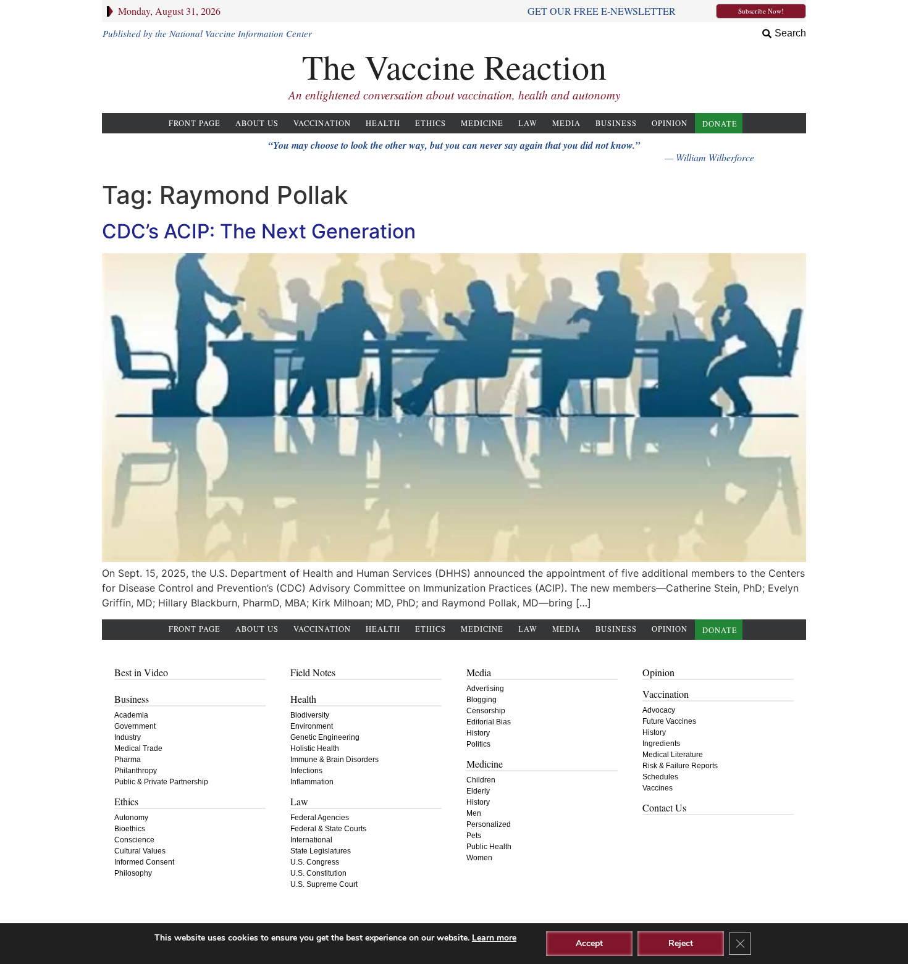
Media (566, 123)
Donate (720, 124)
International (311, 840)
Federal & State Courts (328, 828)
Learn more (494, 938)
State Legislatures (320, 851)
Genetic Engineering (324, 737)
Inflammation (312, 781)
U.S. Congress (314, 862)
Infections (306, 770)
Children (480, 780)
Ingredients (661, 743)
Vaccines (657, 788)
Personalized (488, 824)
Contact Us (664, 807)
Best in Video (141, 672)
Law (527, 123)
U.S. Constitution (318, 873)
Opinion (669, 123)
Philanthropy (135, 770)
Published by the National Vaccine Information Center (207, 33)
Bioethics (129, 828)
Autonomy (131, 817)
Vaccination (322, 123)
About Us (257, 123)
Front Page (195, 123)
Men (473, 813)
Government (135, 726)
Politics (478, 744)
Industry (127, 737)
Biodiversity (309, 715)
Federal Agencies (319, 817)
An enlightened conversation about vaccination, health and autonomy (454, 95)
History (478, 733)
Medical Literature (672, 754)
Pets (473, 835)
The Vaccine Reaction (454, 66)
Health (383, 123)
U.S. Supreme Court (324, 884)
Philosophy (133, 873)
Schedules (660, 777)
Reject (680, 943)
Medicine (482, 123)
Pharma (127, 759)
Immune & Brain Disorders (334, 759)
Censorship (485, 710)
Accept (589, 943)
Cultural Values (140, 851)
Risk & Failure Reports (680, 765)
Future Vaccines (669, 721)
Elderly (478, 791)
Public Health (488, 846)
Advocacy (658, 710)
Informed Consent (144, 862)
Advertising (485, 688)
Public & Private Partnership (161, 781)
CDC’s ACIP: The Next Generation (259, 231)
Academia (131, 715)
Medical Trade (138, 748)
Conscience (134, 840)
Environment (311, 726)
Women (479, 857)
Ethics (430, 123)
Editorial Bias (488, 722)
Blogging (481, 699)
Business (616, 123)
